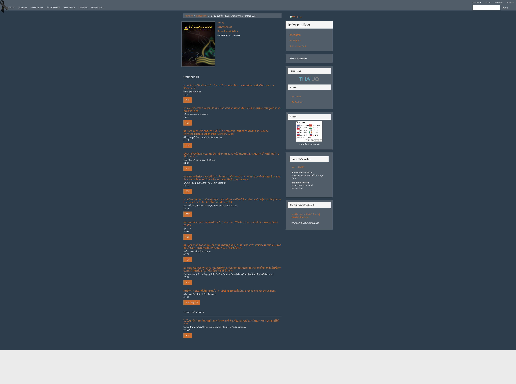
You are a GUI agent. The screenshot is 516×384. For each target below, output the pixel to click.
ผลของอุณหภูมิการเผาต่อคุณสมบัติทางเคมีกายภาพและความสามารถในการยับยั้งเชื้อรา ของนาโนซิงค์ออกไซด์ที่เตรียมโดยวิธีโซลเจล (232, 269)
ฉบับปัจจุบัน (22, 8)
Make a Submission (298, 58)
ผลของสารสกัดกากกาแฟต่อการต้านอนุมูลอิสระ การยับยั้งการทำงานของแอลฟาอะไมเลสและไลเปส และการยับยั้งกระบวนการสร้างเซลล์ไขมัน (232, 246)
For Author (296, 96)
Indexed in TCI (298, 167)
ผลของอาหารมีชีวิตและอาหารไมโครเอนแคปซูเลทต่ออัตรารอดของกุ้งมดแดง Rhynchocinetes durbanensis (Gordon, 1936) (225, 132)
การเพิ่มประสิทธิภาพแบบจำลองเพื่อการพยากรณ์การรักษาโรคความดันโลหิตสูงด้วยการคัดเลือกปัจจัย (231, 109)
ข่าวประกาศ (83, 8)
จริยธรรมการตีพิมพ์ (53, 8)
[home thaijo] (309, 79)
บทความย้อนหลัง (37, 8)
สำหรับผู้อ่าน (295, 35)
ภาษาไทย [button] (476, 2)
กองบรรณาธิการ (224, 27)
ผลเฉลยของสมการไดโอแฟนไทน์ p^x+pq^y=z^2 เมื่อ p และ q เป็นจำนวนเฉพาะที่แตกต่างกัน (230, 223)
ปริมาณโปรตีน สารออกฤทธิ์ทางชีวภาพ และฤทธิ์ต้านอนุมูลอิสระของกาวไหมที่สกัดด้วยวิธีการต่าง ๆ (231, 155)
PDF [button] (187, 100)
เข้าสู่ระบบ (510, 2)
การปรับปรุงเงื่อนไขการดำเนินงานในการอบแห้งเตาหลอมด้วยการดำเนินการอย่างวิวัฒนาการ (228, 87)
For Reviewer (297, 102)
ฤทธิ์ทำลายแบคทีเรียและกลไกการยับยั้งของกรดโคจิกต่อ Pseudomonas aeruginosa (229, 290)
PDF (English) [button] (192, 302)
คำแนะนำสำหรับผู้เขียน (227, 31)
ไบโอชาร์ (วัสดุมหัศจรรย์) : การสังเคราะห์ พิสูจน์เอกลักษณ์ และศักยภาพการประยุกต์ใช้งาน (231, 322)
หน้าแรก (488, 2)
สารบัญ (220, 22)
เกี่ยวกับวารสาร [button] (96, 8)
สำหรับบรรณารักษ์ (298, 46)
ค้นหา (505, 7)
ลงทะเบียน (498, 2)
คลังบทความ (201, 16)
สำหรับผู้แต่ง (295, 40)
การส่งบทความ (69, 8)
